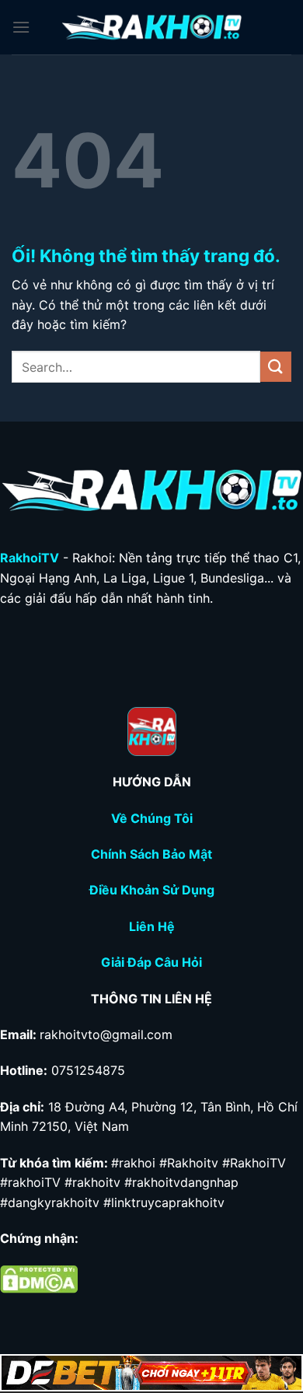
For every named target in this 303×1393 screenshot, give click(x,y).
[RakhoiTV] (151, 27)
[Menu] (21, 27)
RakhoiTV (29, 557)
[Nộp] (275, 367)
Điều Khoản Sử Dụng (151, 890)
